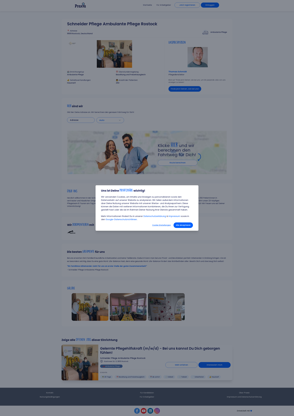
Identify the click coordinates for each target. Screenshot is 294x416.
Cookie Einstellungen (161, 225)
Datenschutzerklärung (154, 216)
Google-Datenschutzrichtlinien (121, 219)
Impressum (174, 216)
